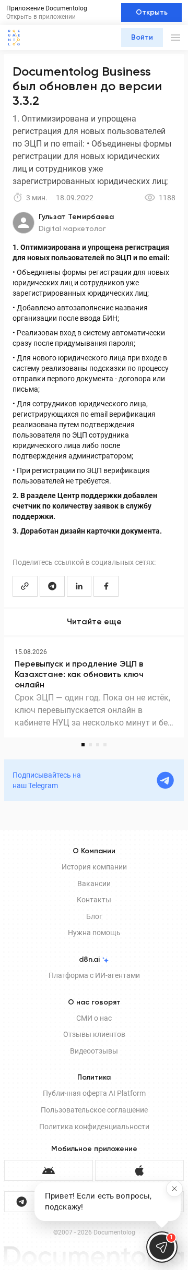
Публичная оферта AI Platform (94, 1093)
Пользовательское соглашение (94, 1110)
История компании (94, 867)
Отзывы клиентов (94, 1034)
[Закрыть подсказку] (174, 1188)
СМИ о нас (94, 1018)
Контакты (94, 900)
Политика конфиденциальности (94, 1126)
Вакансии (94, 883)
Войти (142, 37)
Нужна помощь (94, 932)
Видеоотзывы (94, 1051)
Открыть (152, 12)
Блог (94, 916)
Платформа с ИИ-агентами (94, 975)
